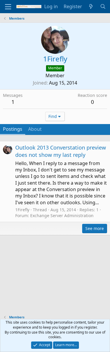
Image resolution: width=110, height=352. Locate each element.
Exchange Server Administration (62, 215)
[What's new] (91, 6)
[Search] (103, 6)
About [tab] (35, 129)
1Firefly (22, 209)
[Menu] (8, 7)
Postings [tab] (12, 129)
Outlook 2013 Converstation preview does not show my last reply (60, 151)
